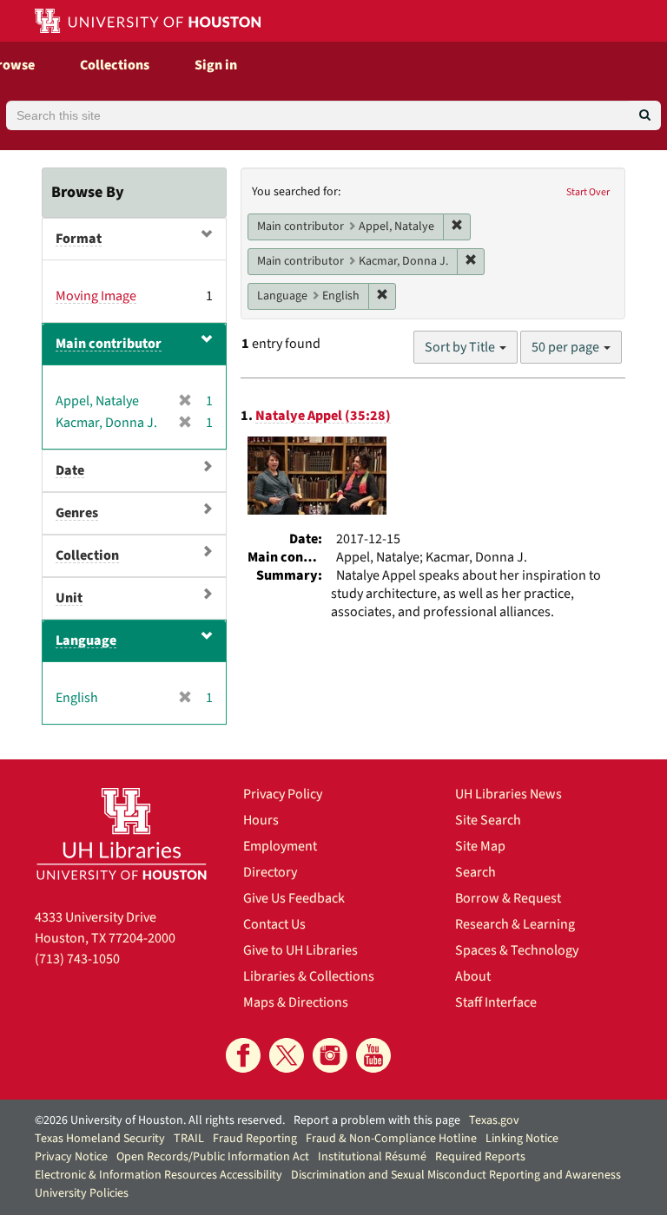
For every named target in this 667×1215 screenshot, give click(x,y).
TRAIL (189, 1138)
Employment (280, 846)
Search (475, 872)
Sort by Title (461, 347)
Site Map (480, 846)
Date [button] (70, 470)
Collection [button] (87, 555)
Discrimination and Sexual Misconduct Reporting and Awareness (456, 1175)
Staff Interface (496, 1002)
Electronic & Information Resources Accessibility (158, 1175)
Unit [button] (69, 598)
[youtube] (373, 1055)
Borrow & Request (508, 898)
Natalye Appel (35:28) (323, 415)
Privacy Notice (71, 1157)
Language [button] (86, 640)
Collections (114, 65)
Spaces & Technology (516, 950)
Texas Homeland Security (100, 1138)
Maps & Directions (295, 1002)
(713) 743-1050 (77, 959)
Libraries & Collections (308, 976)
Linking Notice (521, 1138)
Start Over (588, 192)
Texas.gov (494, 1120)
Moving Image (96, 295)
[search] (645, 115)
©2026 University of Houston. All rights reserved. (160, 1120)
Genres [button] (77, 512)
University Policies (82, 1193)
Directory (270, 872)
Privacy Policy (282, 794)
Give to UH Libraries (300, 950)
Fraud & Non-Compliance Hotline (391, 1138)
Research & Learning (515, 924)
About (473, 976)
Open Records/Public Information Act (212, 1157)
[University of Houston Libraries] (121, 833)
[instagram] (330, 1055)
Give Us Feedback (294, 898)
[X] (286, 1055)
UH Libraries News (508, 794)
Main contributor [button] (109, 343)
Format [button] (79, 238)
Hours (261, 820)
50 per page (567, 347)
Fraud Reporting (255, 1138)
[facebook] (243, 1055)
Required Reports (480, 1157)
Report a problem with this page (377, 1120)
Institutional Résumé (372, 1157)
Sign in (216, 65)
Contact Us (274, 924)
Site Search (488, 820)
